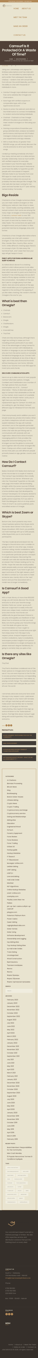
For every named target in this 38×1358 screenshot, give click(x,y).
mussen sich (10, 1190)
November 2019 (13, 1119)
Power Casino (12, 919)
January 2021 (12, 1079)
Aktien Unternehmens (12, 1167)
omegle (8, 1250)
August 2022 (11, 1020)
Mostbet (10, 883)
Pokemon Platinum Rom (16, 915)
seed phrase (23, 1194)
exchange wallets (22, 1175)
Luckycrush (20, 1255)
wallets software (23, 1202)
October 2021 (12, 1053)
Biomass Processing (14, 783)
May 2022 (10, 1030)
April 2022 (11, 1033)
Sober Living (11, 932)
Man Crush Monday (10, 743)
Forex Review (12, 836)
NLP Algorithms (13, 886)
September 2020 (13, 1093)
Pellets (9, 903)
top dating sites (13, 942)
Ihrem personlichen (21, 1183)
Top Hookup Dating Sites (16, 945)
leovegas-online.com (15, 863)
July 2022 (10, 1023)
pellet (27, 1190)
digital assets (10, 1175)
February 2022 (12, 1039)
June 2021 (10, 1063)
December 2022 (13, 1006)
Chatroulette (26, 1252)
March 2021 (11, 1073)
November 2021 (13, 1049)
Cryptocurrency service (16, 813)
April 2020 (11, 1109)
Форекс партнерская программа (18, 982)
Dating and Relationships (16, 817)
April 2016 (10, 1132)
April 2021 (10, 1069)
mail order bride (13, 880)
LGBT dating (11, 870)
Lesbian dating (12, 866)
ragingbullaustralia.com (16, 925)
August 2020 (11, 1096)
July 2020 (10, 1099)
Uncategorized (21, 59)
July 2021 (10, 1059)
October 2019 (12, 1122)
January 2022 (12, 1043)
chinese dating (12, 800)
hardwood (9, 1183)
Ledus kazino (10, 1186)
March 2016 (11, 1136)
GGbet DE (11, 846)
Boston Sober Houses (15, 797)
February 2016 (12, 1139)
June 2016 (10, 1126)
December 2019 (13, 1116)
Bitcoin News (12, 787)
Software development (16, 935)
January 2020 (12, 1113)
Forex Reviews (12, 840)
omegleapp (9, 1252)
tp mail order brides (14, 949)
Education (11, 823)
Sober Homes (12, 929)
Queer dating (12, 922)
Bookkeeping (12, 793)
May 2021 (10, 1066)
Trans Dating (12, 952)
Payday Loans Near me (15, 900)
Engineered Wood (14, 827)
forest (8, 1179)
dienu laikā (25, 1171)
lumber (19, 1186)
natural (19, 1190)
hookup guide (12, 850)
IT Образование (13, 860)
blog (8, 790)
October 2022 (12, 1013)
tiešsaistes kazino (11, 1202)
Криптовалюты (12, 962)
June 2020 (11, 1103)
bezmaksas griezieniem (13, 1171)
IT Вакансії (11, 856)
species (21, 1198)
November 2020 (13, 1086)
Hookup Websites (13, 853)
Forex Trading (12, 843)
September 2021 (13, 1056)
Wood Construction (14, 958)
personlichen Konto (11, 1194)
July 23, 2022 (5, 65)
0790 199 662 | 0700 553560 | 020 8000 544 (19, 1)
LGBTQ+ (10, 873)
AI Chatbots (11, 780)
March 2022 (11, 1036)
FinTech (10, 830)
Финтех (9, 968)
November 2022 (13, 1010)
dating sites (11, 820)
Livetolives (29, 1255)
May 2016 (10, 1129)
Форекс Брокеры (13, 975)
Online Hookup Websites (16, 890)
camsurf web (16, 215)
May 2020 (10, 1106)
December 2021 (13, 1046)
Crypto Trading (13, 807)
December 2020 (13, 1083)
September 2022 (13, 1016)
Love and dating (13, 876)
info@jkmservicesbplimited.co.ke (17, 1278)
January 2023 (12, 1003)
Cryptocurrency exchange (17, 810)
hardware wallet (18, 1179)
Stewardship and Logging (16, 939)
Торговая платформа (14, 965)
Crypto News (12, 803)
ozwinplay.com (12, 896)
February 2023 (12, 1000)
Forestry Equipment (14, 833)
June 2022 (11, 1026)
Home (11, 59)
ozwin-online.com (14, 893)
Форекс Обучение (13, 978)
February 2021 (12, 1076)
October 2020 (12, 1089)
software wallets (11, 1198)
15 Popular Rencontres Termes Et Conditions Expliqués (15, 750)
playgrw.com (12, 912)
